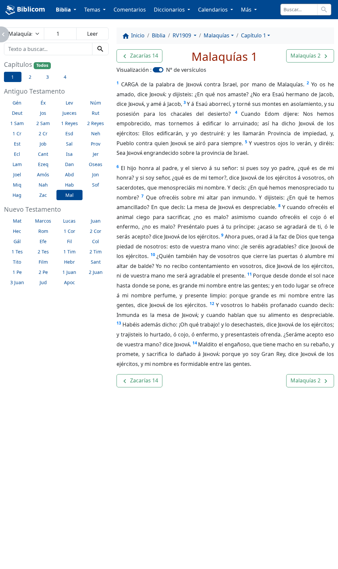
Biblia (158, 35)
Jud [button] (43, 282)
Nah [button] (43, 185)
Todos (42, 65)
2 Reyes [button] (95, 123)
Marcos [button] (43, 221)
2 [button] (30, 77)
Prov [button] (95, 144)
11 (249, 274)
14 (194, 343)
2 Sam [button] (43, 123)
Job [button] (43, 144)
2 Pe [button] (43, 272)
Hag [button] (17, 195)
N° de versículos (186, 69)
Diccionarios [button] (170, 9)
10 (153, 254)
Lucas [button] (69, 221)
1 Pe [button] (17, 272)
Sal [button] (69, 144)
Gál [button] (17, 241)
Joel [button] (17, 174)
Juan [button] (96, 221)
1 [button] (12, 77)
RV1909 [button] (182, 35)
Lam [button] (17, 164)
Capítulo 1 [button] (253, 35)
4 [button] (65, 77)
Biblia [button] (64, 9)
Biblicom (30, 9)
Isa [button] (69, 154)
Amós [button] (43, 174)
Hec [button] (17, 231)
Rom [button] (43, 231)
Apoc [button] (69, 282)
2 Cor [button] (95, 231)
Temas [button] (93, 9)
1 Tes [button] (17, 251)
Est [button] (17, 144)
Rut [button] (95, 113)
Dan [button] (69, 164)
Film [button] (43, 262)
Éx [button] (43, 103)
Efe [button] (43, 241)
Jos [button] (43, 113)
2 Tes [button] (43, 251)
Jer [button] (96, 154)
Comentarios (130, 9)
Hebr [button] (69, 262)
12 (212, 303)
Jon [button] (95, 174)
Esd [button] (69, 133)
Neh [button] (95, 133)
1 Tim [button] (69, 251)
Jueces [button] (69, 113)
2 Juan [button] (96, 272)
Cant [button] (43, 154)
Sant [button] (96, 262)
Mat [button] (17, 221)
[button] (139, 56)
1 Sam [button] (17, 123)
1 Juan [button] (69, 272)
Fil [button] (69, 241)
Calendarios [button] (213, 9)
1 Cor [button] (69, 231)
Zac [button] (43, 195)
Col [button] (95, 241)
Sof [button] (95, 185)
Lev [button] (69, 103)
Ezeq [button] (43, 164)
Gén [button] (17, 103)
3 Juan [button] (17, 282)
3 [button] (47, 77)
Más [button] (247, 9)
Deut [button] (17, 113)
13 (119, 323)
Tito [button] (17, 262)
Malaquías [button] (216, 35)
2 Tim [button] (95, 251)
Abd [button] (69, 174)
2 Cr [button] (43, 133)
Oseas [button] (95, 164)
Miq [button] (17, 185)
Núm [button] (95, 103)
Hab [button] (69, 185)
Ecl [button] (17, 154)
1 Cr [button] (17, 133)
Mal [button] (69, 195)
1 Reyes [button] (69, 123)
